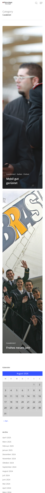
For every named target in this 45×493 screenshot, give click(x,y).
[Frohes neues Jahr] (22, 272)
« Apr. (6, 421)
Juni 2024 (6, 479)
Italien (19, 174)
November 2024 (9, 458)
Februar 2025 (8, 446)
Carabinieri (11, 174)
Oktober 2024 (8, 463)
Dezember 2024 (9, 454)
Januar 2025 (7, 450)
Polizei (26, 174)
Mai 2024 (6, 484)
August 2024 (7, 471)
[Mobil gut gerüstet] (22, 107)
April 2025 (6, 437)
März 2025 (6, 442)
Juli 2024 (6, 475)
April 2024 (6, 488)
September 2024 (9, 467)
